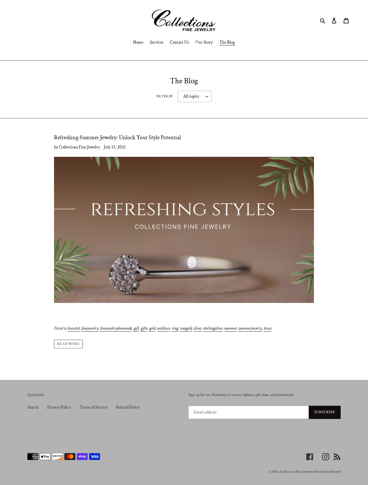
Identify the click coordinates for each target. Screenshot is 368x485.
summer (230, 328)
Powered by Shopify (327, 471)
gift (136, 328)
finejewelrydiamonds (116, 328)
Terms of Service (94, 407)
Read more (68, 344)
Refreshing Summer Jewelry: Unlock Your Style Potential (117, 137)
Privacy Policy (59, 407)
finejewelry (89, 328)
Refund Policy (128, 407)
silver (197, 328)
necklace (163, 328)
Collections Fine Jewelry (296, 471)
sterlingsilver (213, 328)
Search (33, 407)
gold (152, 328)
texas (267, 328)
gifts (144, 328)
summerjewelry (250, 328)
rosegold (186, 328)
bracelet (74, 328)
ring (175, 328)
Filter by (164, 96)
